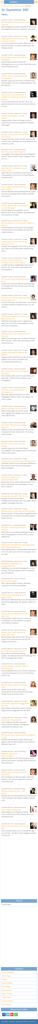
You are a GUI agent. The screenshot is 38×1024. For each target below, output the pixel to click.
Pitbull (4, 979)
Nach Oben (4, 1021)
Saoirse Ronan (7, 1001)
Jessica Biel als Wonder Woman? (13, 651)
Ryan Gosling (7, 994)
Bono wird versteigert (9, 581)
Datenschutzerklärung (22, 1021)
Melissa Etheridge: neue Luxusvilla (13, 409)
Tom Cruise (6, 976)
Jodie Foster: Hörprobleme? (11, 720)
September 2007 (19, 6)
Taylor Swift (6, 997)
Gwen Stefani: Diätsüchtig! (11, 810)
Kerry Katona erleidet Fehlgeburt (13, 152)
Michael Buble (7, 983)
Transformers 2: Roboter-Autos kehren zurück (18, 461)
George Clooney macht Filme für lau (14, 496)
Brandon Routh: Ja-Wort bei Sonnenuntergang (18, 511)
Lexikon (11, 2)
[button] (4, 1014)
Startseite (4, 6)
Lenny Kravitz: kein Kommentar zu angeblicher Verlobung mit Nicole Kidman (13, 97)
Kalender (10, 6)
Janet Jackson (7, 990)
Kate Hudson (7, 1004)
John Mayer (6, 987)
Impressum (33, 1021)
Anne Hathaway (8, 972)
